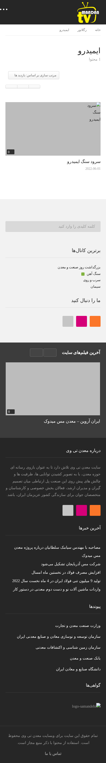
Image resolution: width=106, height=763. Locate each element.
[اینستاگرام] (81, 321)
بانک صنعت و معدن (85, 658)
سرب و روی (92, 280)
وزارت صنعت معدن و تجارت (78, 626)
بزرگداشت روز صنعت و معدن (79, 267)
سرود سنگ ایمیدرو (84, 161)
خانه (98, 30)
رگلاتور (82, 30)
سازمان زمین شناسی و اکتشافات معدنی (68, 647)
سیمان (96, 286)
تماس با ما (53, 754)
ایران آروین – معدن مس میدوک (72, 421)
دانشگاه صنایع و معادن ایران (78, 669)
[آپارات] (68, 321)
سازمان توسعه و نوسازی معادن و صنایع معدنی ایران (59, 637)
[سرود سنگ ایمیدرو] (53, 129)
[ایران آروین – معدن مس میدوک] (53, 388)
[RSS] (95, 321)
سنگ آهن (93, 274)
